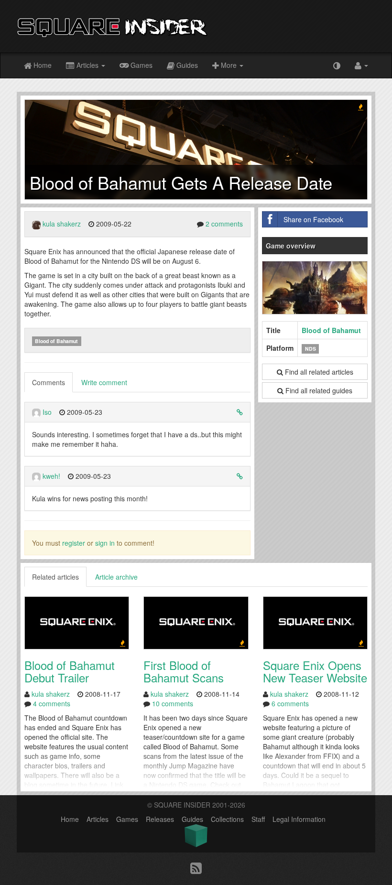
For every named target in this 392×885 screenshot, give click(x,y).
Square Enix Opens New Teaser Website (315, 671)
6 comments (290, 703)
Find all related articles (318, 372)
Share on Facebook (313, 219)
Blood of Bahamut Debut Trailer (69, 671)
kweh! (51, 476)
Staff (258, 819)
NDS (310, 348)
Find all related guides (317, 390)
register (73, 543)
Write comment (104, 382)
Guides (186, 65)
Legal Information (299, 819)
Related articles (55, 577)
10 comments (172, 703)
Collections (227, 819)
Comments (48, 382)
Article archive (116, 577)
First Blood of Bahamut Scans (183, 671)
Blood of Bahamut (56, 341)
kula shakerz (62, 223)
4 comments (51, 703)
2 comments (224, 223)
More (229, 65)
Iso (47, 412)
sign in (105, 543)
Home (42, 65)
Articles (87, 65)
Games (140, 65)
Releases (160, 819)
